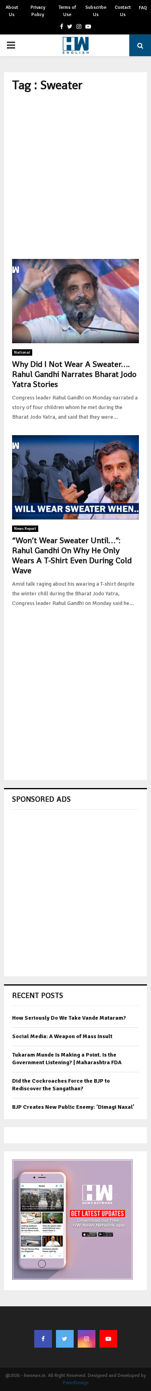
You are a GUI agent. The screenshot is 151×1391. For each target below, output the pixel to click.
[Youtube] (108, 1339)
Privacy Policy (38, 11)
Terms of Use (67, 11)
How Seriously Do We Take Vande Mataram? (69, 1017)
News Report (25, 528)
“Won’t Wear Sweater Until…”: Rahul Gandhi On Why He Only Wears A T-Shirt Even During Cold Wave (72, 555)
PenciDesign (76, 1383)
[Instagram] (86, 1339)
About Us (12, 11)
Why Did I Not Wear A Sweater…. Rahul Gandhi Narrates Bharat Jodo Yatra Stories (74, 374)
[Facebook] (43, 1339)
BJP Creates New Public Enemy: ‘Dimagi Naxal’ (73, 1107)
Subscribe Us (95, 11)
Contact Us (123, 11)
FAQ (143, 8)
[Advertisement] (75, 175)
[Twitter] (65, 1339)
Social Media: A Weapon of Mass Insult (62, 1036)
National (22, 352)
